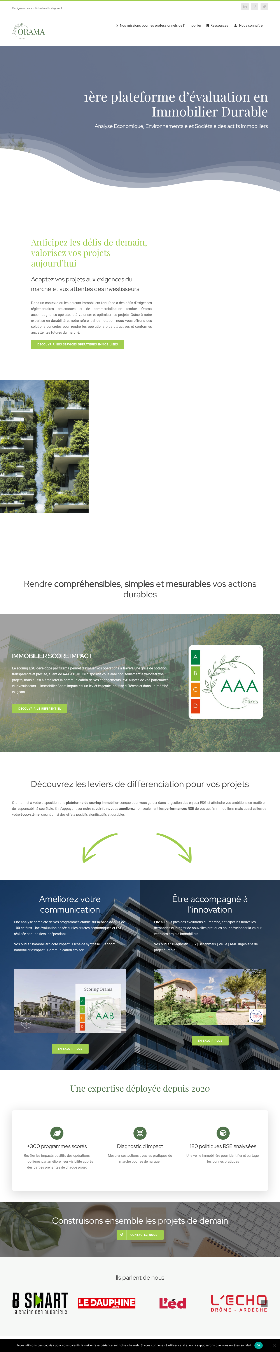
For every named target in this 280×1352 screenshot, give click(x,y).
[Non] (274, 1345)
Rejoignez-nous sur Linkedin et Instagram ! (37, 8)
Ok (259, 1345)
